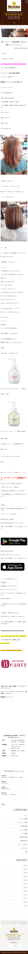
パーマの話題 (24, 833)
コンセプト (7, 921)
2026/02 (25, 887)
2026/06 (25, 872)
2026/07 (25, 869)
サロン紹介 (12, 921)
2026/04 (25, 880)
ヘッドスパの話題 (22, 829)
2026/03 (25, 883)
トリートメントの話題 (21, 822)
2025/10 (25, 902)
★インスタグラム (5, 643)
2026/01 (25, 891)
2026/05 (25, 876)
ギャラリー (4, 923)
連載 (26, 851)
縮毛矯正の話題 (23, 837)
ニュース (19, 923)
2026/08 (25, 865)
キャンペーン (10, 923)
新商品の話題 (24, 840)
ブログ (25, 815)
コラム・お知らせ (22, 844)
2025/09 (25, 905)
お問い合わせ (24, 923)
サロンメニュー (23, 921)
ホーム (2, 921)
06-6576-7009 (15, 14)
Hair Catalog (24, 848)
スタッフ (17, 921)
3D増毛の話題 (23, 826)
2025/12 (25, 894)
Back (3, 804)
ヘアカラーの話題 (22, 818)
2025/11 (25, 898)
